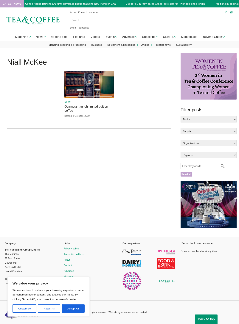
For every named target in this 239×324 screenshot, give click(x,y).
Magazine (69, 276)
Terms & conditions (74, 254)
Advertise (69, 271)
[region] (48, 297)
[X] (231, 12)
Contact (82, 12)
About (73, 12)
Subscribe (83, 27)
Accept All (73, 308)
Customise (24, 308)
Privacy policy (71, 248)
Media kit (93, 12)
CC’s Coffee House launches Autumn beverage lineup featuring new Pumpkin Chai (67, 3)
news (67, 102)
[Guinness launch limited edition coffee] (89, 98)
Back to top (206, 319)
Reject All (49, 308)
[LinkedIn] (226, 12)
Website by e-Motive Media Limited (127, 312)
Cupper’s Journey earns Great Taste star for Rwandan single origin (165, 3)
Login (73, 27)
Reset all (186, 174)
